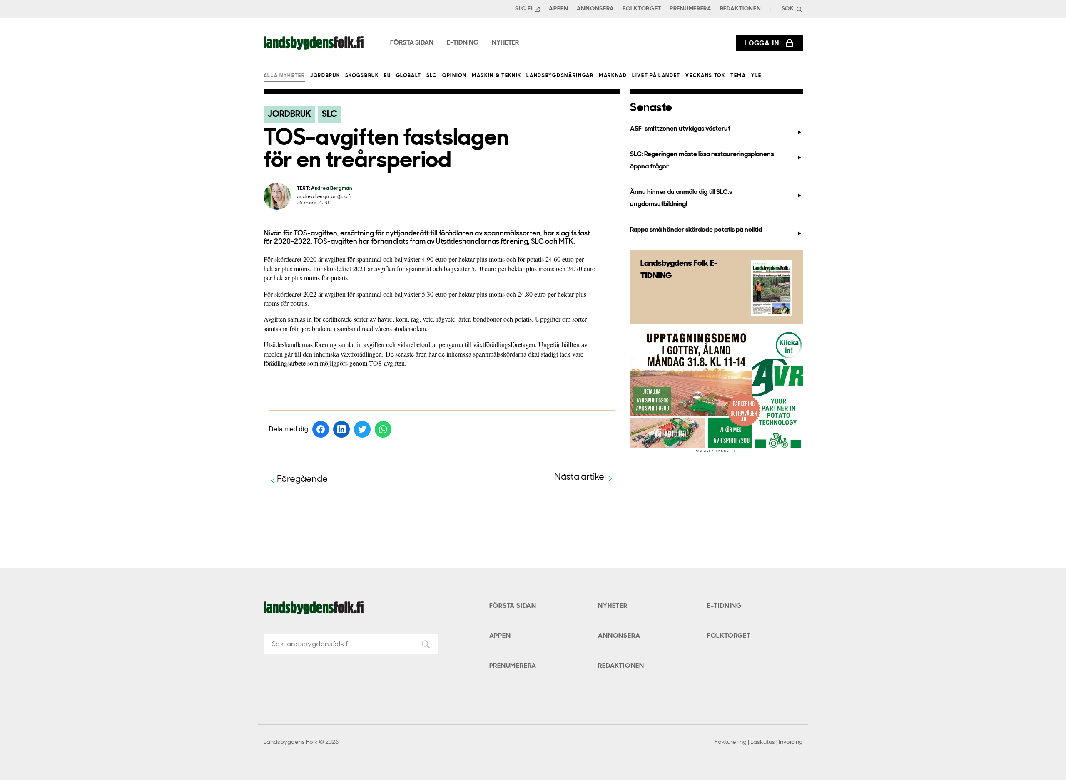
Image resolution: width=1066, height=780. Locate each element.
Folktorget (642, 9)
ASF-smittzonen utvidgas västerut (680, 129)
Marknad (613, 75)
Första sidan (513, 606)
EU (387, 75)
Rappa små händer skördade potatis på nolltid (696, 230)
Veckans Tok (705, 75)
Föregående (302, 479)
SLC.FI (523, 9)
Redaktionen (740, 9)
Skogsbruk (362, 75)
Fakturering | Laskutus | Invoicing (759, 742)
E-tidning (724, 606)
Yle (756, 75)
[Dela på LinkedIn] (341, 429)
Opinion (454, 75)
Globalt (408, 75)
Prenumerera (691, 9)
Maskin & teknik (496, 75)
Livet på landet (656, 75)
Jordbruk (325, 75)
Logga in (761, 42)
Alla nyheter (284, 75)
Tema (738, 75)
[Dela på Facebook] (320, 429)
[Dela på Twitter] (362, 429)
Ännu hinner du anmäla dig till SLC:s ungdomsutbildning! (681, 198)
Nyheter (613, 606)
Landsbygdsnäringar (559, 75)
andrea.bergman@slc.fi (324, 197)
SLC (431, 75)
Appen (558, 9)
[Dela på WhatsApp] (383, 429)
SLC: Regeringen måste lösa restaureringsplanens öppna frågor (702, 160)
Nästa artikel (580, 477)
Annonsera (595, 9)
